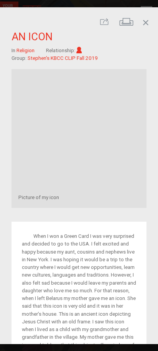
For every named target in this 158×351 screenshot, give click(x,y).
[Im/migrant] (79, 50)
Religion (25, 50)
